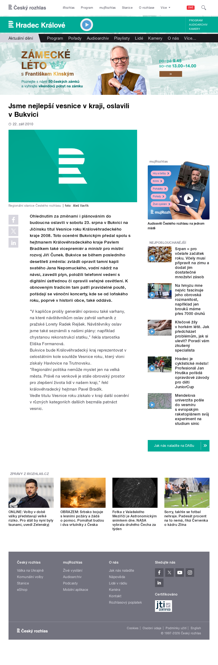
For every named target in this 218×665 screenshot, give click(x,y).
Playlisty (122, 38)
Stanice (127, 7)
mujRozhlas (107, 7)
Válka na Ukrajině (30, 570)
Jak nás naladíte (121, 570)
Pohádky (158, 188)
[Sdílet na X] (13, 231)
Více (190, 38)
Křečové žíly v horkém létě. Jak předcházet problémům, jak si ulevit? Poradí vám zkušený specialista (192, 336)
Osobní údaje (152, 628)
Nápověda (117, 577)
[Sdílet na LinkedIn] (13, 243)
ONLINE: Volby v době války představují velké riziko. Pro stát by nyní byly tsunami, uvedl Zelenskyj (31, 518)
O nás (173, 38)
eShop (22, 590)
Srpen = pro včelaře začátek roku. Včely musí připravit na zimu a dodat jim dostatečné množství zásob (192, 263)
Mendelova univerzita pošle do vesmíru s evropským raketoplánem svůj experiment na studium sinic (192, 409)
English (196, 628)
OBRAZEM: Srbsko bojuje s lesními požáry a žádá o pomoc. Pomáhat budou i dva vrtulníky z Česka (82, 518)
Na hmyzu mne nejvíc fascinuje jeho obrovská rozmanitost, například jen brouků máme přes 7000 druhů (190, 299)
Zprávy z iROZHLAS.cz (29, 474)
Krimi (156, 181)
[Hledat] (203, 7)
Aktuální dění (21, 38)
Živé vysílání (160, 204)
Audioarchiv (198, 24)
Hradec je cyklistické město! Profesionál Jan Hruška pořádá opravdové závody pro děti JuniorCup (192, 372)
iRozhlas (69, 7)
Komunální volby (30, 577)
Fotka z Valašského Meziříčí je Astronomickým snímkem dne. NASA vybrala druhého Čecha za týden (134, 520)
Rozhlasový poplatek (125, 602)
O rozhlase (147, 7)
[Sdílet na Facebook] (13, 220)
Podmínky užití (176, 628)
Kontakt (115, 596)
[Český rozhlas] (27, 7)
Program (87, 7)
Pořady (75, 38)
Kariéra (114, 590)
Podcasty (70, 583)
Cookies (132, 628)
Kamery (194, 28)
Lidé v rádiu (118, 583)
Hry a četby (159, 173)
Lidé (139, 38)
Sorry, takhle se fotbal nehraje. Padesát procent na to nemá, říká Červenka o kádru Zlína (186, 518)
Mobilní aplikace (75, 590)
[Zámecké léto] (109, 68)
